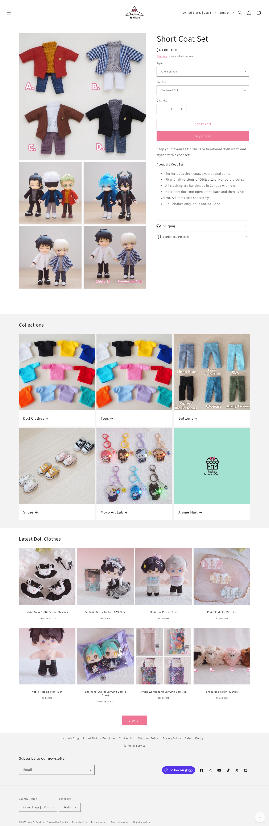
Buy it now (203, 136)
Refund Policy (194, 738)
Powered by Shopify (57, 822)
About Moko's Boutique (99, 738)
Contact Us (126, 738)
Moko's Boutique (37, 822)
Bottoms (185, 418)
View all (135, 720)
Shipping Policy (148, 738)
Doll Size (162, 82)
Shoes (28, 512)
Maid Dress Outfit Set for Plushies (47, 612)
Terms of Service (135, 746)
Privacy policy (99, 822)
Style (159, 63)
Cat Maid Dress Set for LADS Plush (105, 612)
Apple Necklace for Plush (47, 691)
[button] (8, 12)
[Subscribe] (89, 770)
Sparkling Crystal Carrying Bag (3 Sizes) (105, 693)
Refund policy (79, 822)
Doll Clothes (33, 418)
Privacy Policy (171, 738)
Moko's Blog (70, 738)
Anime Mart (188, 512)
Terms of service (119, 822)
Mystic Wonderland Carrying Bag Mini (164, 691)
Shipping (162, 56)
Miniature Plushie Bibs (163, 612)
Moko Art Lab (112, 512)
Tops (105, 418)
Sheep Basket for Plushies (222, 691)
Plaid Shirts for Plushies (221, 612)
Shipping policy (141, 822)
